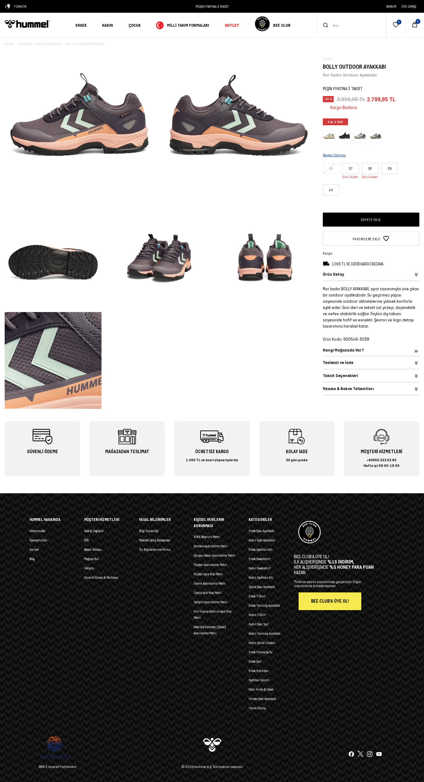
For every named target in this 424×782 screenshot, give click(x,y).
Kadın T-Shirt (257, 615)
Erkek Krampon (258, 671)
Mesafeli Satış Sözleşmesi (154, 540)
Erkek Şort (255, 661)
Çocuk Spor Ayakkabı (262, 587)
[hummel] (35, 24)
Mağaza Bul (91, 559)
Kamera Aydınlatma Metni (211, 546)
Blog (32, 559)
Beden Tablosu (93, 549)
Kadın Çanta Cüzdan (262, 643)
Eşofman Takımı (259, 680)
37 (350, 168)
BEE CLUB (282, 25)
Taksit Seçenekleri (340, 375)
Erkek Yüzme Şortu (261, 652)
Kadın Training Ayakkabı (265, 633)
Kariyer (34, 549)
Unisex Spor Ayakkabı (262, 699)
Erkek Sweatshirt (259, 559)
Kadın (107, 25)
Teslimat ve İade (338, 362)
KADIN (9, 44)
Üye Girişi (408, 6)
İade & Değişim (94, 531)
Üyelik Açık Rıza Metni (208, 593)
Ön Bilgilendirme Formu (155, 549)
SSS (86, 540)
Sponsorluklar (38, 540)
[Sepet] (414, 25)
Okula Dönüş (257, 708)
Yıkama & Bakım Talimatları (348, 388)
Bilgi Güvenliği (149, 531)
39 (390, 168)
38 (370, 168)
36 (331, 168)
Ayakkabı (25, 44)
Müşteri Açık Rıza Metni (208, 574)
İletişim (89, 568)
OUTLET (232, 25)
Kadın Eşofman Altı (261, 577)
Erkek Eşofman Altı (261, 549)
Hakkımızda (37, 531)
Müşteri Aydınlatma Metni (210, 565)
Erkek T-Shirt (257, 596)
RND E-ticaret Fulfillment (57, 767)
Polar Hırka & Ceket (261, 689)
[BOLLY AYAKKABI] (329, 136)
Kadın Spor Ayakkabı (262, 540)
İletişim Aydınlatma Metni (210, 602)
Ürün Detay (333, 274)
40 (331, 190)
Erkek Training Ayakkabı (264, 605)
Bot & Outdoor (49, 44)
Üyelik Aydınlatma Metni (210, 583)
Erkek (81, 25)
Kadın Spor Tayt (258, 624)
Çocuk (135, 25)
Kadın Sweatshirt (260, 568)
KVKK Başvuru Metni (207, 537)
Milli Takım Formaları (188, 25)
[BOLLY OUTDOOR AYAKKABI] (344, 136)
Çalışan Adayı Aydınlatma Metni (214, 555)
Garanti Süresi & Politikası (101, 577)
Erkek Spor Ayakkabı (261, 531)
